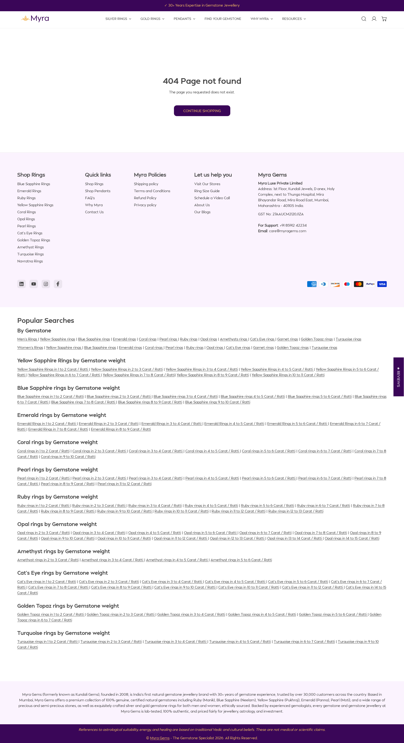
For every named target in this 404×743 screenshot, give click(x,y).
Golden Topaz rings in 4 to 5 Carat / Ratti (262, 614)
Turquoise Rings (30, 254)
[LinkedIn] (21, 284)
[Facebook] (58, 284)
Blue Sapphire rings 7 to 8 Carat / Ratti (83, 402)
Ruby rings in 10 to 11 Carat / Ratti (182, 511)
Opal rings (208, 339)
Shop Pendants (97, 190)
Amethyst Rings (30, 247)
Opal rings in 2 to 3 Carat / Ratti (43, 532)
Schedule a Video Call (212, 197)
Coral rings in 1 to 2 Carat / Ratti (43, 451)
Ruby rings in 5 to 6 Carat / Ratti (267, 505)
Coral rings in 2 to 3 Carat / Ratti (99, 451)
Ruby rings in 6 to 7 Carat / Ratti (323, 505)
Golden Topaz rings (317, 339)
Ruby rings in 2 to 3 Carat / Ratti (99, 505)
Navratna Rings (30, 261)
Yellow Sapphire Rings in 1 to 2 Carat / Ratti (53, 369)
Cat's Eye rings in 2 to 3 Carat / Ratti (109, 581)
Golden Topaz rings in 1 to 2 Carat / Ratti (51, 614)
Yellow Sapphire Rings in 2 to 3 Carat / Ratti (127, 369)
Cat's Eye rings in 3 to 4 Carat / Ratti (172, 581)
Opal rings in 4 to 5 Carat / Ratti (154, 532)
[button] (384, 19)
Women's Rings (30, 347)
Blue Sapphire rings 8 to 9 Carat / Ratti (150, 402)
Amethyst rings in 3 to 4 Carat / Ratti (113, 559)
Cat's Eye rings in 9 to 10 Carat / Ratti (185, 587)
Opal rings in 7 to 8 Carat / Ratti (321, 532)
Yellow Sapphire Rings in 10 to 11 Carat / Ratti (288, 374)
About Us (202, 204)
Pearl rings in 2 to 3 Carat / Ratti (99, 478)
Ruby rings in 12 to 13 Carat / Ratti (295, 511)
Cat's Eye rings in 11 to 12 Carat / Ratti (313, 587)
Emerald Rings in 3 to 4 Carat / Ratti (171, 423)
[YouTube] (33, 284)
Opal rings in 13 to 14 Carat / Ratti (295, 538)
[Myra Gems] (34, 18)
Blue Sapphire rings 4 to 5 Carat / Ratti (253, 396)
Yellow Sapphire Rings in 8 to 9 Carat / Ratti (213, 374)
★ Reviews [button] (399, 377)
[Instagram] (46, 284)
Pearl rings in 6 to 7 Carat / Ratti (324, 478)
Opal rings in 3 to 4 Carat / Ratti (99, 532)
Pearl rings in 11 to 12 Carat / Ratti (124, 483)
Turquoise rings (348, 339)
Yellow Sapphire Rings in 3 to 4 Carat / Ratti (202, 369)
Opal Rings (26, 219)
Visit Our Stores (207, 183)
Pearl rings (168, 339)
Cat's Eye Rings (29, 233)
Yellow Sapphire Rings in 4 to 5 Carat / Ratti (277, 369)
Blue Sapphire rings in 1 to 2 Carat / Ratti (50, 396)
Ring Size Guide (207, 190)
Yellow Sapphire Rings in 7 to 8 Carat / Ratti (139, 374)
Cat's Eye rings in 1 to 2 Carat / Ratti (46, 581)
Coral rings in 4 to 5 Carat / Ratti (212, 451)
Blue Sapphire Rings (33, 183)
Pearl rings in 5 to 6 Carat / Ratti (269, 478)
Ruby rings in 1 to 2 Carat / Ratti (43, 505)
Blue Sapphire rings (94, 339)
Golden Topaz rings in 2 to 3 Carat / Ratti (121, 614)
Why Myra (94, 204)
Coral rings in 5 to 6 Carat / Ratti (268, 451)
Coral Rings (26, 212)
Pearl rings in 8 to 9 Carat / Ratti (67, 483)
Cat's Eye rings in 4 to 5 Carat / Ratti (235, 581)
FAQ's (90, 197)
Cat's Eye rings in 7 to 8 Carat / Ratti (58, 587)
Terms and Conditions (152, 190)
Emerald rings (124, 339)
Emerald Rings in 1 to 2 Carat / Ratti (47, 423)
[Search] (364, 19)
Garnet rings (287, 339)
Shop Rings (94, 183)
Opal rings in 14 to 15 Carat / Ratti (352, 538)
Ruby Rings (26, 197)
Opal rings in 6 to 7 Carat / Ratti (265, 532)
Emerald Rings (29, 190)
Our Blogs (202, 212)
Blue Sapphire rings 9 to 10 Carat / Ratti (217, 402)
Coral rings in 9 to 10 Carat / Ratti (68, 456)
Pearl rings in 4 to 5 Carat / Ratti (212, 478)
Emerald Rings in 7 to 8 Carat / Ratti (58, 429)
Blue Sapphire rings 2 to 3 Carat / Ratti (119, 396)
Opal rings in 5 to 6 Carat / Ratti (210, 532)
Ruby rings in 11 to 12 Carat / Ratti (238, 511)
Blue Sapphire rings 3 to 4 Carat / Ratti (186, 396)
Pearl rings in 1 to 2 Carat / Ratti (43, 478)
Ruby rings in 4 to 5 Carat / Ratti (211, 505)
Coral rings (147, 339)
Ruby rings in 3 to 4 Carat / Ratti (155, 505)
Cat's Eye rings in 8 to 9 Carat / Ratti (121, 587)
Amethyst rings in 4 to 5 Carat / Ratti (177, 559)
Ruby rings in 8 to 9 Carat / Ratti (68, 511)
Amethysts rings (234, 339)
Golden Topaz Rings (33, 240)
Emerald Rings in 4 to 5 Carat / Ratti (234, 423)
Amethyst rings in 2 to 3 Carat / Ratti (48, 559)
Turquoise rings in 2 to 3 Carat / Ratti (111, 641)
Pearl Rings (26, 226)
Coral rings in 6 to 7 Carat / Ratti (324, 451)
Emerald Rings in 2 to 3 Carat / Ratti (108, 423)
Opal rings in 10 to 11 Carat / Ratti (124, 538)
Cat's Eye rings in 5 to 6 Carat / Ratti (298, 581)
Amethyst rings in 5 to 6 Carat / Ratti (241, 559)
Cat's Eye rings (262, 339)
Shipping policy (146, 183)
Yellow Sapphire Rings (35, 204)
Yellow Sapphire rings (57, 339)
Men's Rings (27, 339)
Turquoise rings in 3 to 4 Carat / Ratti (176, 641)
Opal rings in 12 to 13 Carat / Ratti (237, 538)
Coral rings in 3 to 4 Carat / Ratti (156, 451)
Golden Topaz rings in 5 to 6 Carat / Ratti (333, 614)
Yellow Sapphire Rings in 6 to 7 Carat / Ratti (64, 374)
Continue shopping (202, 110)
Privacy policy (145, 204)
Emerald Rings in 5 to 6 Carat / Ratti (297, 423)
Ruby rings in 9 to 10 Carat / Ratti (124, 511)
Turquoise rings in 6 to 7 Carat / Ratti (304, 641)
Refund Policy (145, 197)
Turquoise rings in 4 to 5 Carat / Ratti (240, 641)
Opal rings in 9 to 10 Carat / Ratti (67, 538)
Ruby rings (188, 339)
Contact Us (94, 212)
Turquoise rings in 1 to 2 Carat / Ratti (47, 641)
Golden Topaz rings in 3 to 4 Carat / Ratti (191, 614)
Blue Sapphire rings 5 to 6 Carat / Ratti (320, 396)
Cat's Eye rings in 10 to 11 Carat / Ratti (248, 587)
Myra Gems (160, 738)
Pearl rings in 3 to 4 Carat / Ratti (155, 478)
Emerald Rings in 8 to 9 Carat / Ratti (121, 429)
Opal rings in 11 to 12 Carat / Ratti (181, 538)
